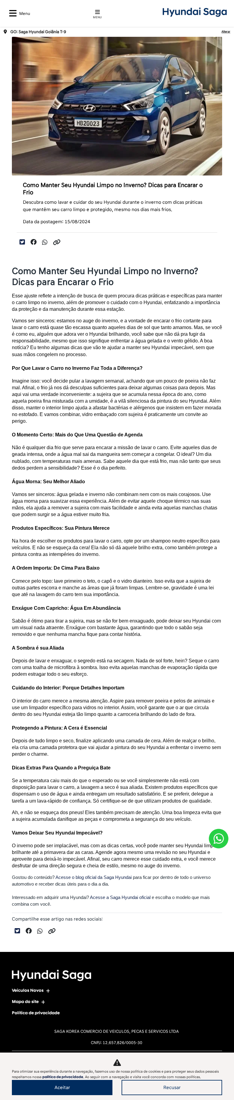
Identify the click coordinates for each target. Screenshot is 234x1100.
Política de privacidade (36, 1012)
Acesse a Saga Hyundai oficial (121, 897)
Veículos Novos (28, 990)
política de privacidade (62, 1077)
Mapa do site (25, 1001)
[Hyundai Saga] (195, 12)
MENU (97, 17)
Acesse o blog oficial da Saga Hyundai (93, 877)
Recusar (172, 1087)
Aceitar (62, 1087)
